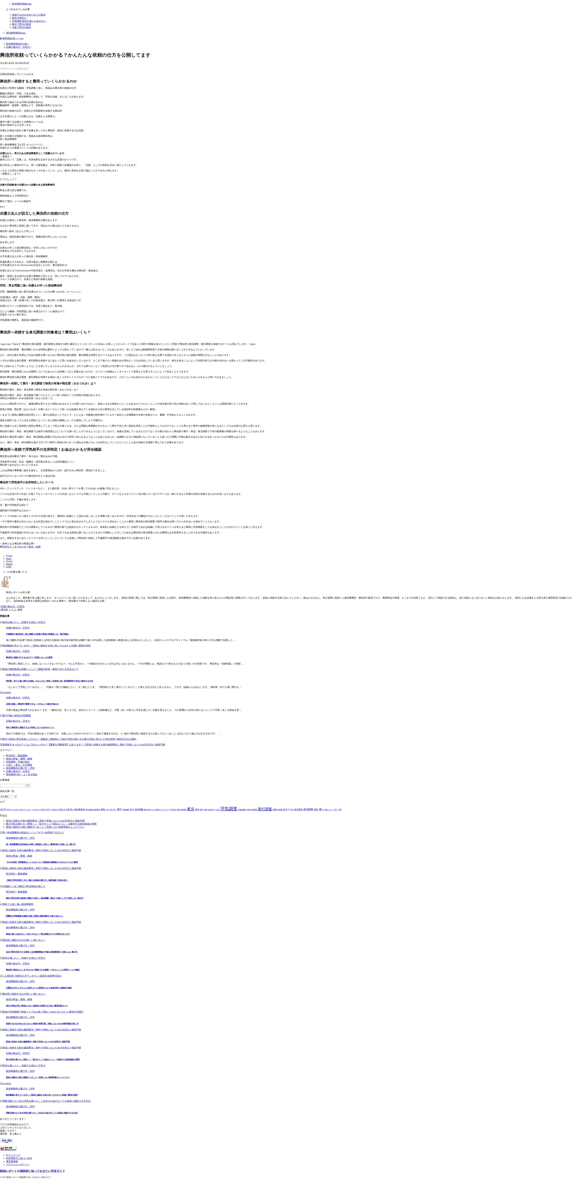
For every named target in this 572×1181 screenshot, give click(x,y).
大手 (107, 810)
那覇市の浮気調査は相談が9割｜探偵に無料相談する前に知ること (34, 916)
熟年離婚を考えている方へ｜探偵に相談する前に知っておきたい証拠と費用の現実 (42, 1095)
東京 (190, 809)
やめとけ (22, 810)
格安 (197, 809)
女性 (111, 810)
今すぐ (48, 809)
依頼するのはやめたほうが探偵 (28, 15)
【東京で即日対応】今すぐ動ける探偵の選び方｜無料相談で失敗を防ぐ (37, 880)
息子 (132, 809)
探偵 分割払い (19, 18)
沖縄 (205, 810)
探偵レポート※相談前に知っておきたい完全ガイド (32, 1171)
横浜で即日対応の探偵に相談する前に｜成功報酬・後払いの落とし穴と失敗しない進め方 (44, 898)
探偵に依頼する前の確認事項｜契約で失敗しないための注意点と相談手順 (45, 820)
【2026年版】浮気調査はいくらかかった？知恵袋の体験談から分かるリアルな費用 (42, 862)
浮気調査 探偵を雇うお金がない (29, 21)
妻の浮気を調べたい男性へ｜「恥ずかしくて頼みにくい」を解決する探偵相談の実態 (51, 824)
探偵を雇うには (149, 810)
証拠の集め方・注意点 (13, 606)
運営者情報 (12, 1161)
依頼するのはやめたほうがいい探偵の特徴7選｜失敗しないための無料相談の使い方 (42, 1023)
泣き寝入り (211, 810)
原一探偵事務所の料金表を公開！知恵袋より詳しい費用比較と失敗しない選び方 (41, 844)
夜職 (103, 809)
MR (8, 810)
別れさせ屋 (64, 809)
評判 (292, 810)
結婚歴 (280, 810)
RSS (5, 815)
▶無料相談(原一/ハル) (12, 38)
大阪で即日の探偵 (21, 27)
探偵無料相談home (15, 33)
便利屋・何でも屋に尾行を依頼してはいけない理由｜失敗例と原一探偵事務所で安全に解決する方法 (49, 681)
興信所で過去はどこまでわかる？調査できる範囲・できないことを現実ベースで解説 (43, 970)
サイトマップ (13, 1155)
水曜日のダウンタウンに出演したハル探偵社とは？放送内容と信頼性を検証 (39, 988)
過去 (316, 809)
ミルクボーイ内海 (38, 810)
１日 (339, 809)
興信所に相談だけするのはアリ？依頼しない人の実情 (29, 657)
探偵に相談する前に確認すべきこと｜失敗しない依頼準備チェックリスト (45, 827)
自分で (286, 809)
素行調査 (265, 809)
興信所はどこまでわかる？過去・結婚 (20, 546)
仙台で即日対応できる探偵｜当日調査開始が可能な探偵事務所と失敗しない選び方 (42, 952)
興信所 (4, 609)
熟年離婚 (254, 810)
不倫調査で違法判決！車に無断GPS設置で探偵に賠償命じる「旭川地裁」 (38, 634)
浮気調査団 (242, 810)
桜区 (201, 810)
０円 (335, 810)
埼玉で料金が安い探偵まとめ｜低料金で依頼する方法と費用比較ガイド (37, 1006)
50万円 (3, 809)
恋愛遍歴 (126, 810)
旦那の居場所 (181, 810)
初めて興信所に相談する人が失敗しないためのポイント (30, 727)
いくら (12, 609)
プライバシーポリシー (18, 1164)
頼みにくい (329, 810)
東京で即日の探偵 (21, 24)
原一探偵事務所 (77, 809)
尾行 (119, 809)
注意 (218, 810)
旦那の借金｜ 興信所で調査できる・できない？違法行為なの (32, 704)
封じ (114, 810)
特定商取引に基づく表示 (19, 1158)
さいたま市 (14, 810)
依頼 (19, 609)
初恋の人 (55, 810)
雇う (321, 809)
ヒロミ (28, 810)
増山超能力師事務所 (92, 810)
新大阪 (173, 810)
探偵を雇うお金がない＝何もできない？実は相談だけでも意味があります (38, 934)
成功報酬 (139, 809)
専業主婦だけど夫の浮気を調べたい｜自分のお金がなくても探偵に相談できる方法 (42, 1113)
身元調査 (298, 809)
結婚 (275, 809)
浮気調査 (228, 808)
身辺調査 (308, 809)
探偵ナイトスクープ (163, 810)
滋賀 (248, 810)
